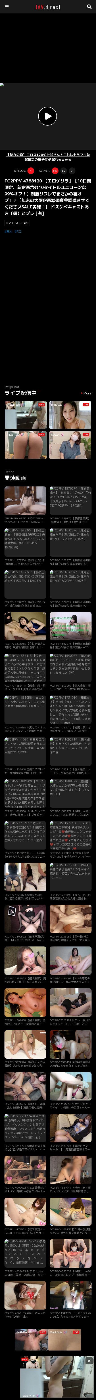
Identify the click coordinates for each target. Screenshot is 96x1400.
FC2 (19, 231)
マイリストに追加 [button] (18, 223)
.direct (48, 7)
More (87, 393)
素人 (9, 231)
